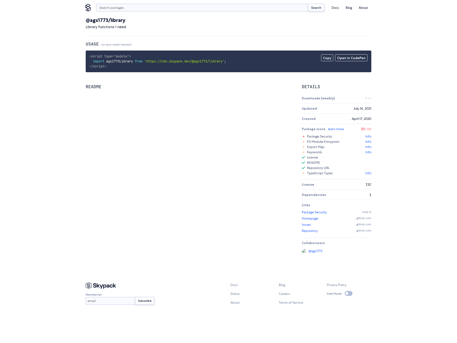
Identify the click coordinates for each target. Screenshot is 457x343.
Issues (306, 224)
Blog (349, 7)
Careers (284, 294)
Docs (335, 7)
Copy (327, 58)
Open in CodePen (351, 58)
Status (235, 294)
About (363, 7)
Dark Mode (334, 293)
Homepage (310, 218)
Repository (310, 231)
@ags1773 (315, 251)
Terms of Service (291, 302)
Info (368, 136)
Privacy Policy (337, 285)
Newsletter (94, 294)
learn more (336, 129)
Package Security (314, 212)
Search (316, 8)
